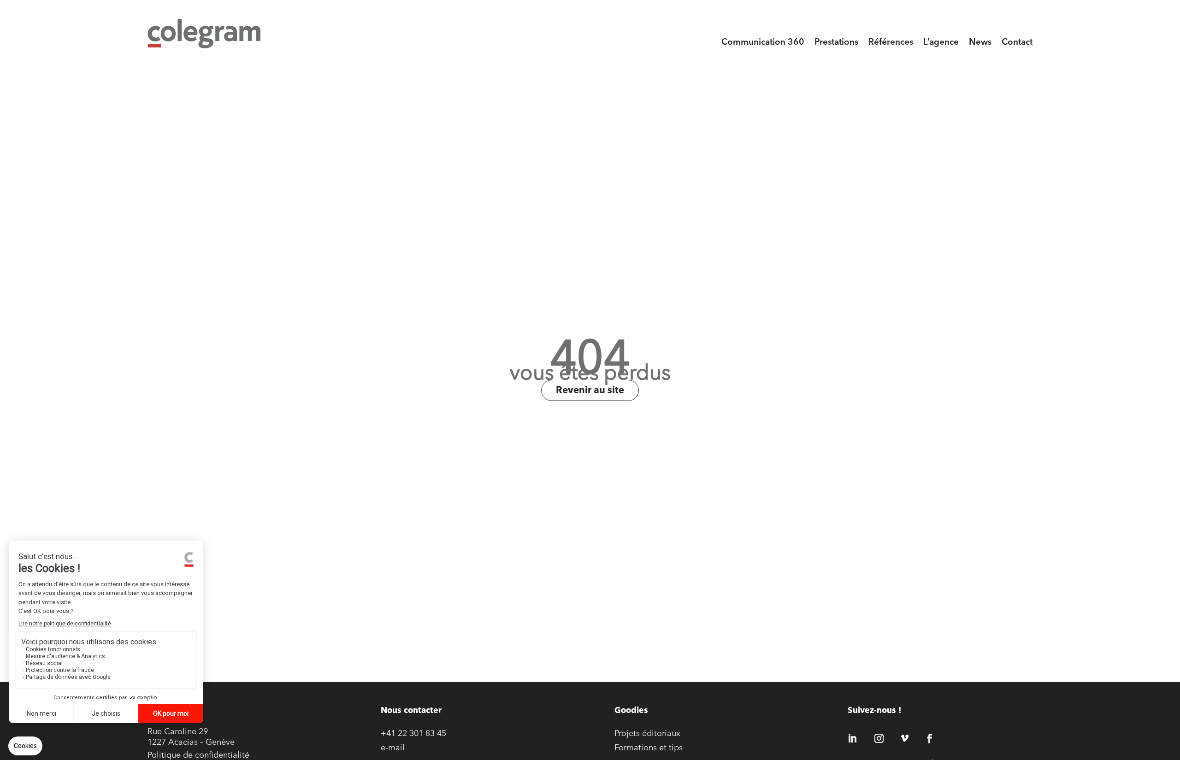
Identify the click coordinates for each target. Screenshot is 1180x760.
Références (890, 42)
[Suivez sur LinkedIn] (852, 738)
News (980, 42)
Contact (1017, 42)
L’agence (941, 42)
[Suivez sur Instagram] (879, 738)
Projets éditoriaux (647, 734)
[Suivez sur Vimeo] (904, 738)
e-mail (393, 748)
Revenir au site (590, 390)
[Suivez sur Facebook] (929, 738)
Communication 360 (762, 42)
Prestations (836, 42)
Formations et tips (648, 748)
